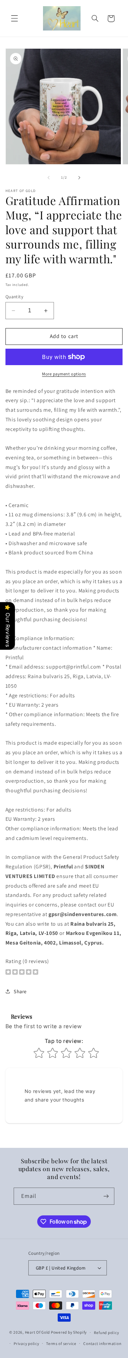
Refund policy (106, 1332)
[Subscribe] (106, 1196)
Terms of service (61, 1343)
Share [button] (20, 991)
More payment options (64, 374)
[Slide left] (48, 177)
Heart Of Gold (37, 1332)
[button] (14, 18)
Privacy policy (26, 1343)
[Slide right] (79, 177)
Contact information (102, 1343)
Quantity (14, 296)
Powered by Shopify (69, 1332)
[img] (21, 972)
